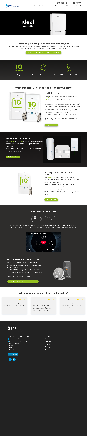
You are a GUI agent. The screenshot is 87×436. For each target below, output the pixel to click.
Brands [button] (54, 6)
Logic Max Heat (51, 177)
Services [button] (47, 6)
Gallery (68, 6)
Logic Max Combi (49, 97)
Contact (78, 6)
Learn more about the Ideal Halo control (22, 281)
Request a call (51, 125)
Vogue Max (12, 141)
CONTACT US (13, 355)
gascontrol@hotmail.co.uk (19, 339)
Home (35, 6)
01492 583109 (76, 3)
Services (48, 342)
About (41, 6)
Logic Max (20, 141)
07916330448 (62, 3)
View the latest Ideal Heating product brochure (43, 52)
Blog (73, 6)
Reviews (61, 6)
